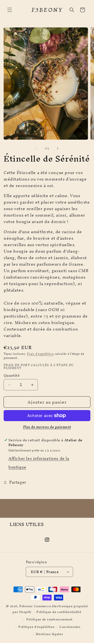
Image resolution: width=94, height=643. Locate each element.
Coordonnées (70, 626)
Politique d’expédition (36, 626)
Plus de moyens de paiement (47, 427)
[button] (9, 10)
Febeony (26, 606)
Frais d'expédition (40, 354)
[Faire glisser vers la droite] (57, 148)
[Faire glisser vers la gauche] (36, 148)
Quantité (12, 375)
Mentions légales (49, 634)
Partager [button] (17, 482)
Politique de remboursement (49, 619)
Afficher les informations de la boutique (38, 462)
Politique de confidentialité (58, 611)
